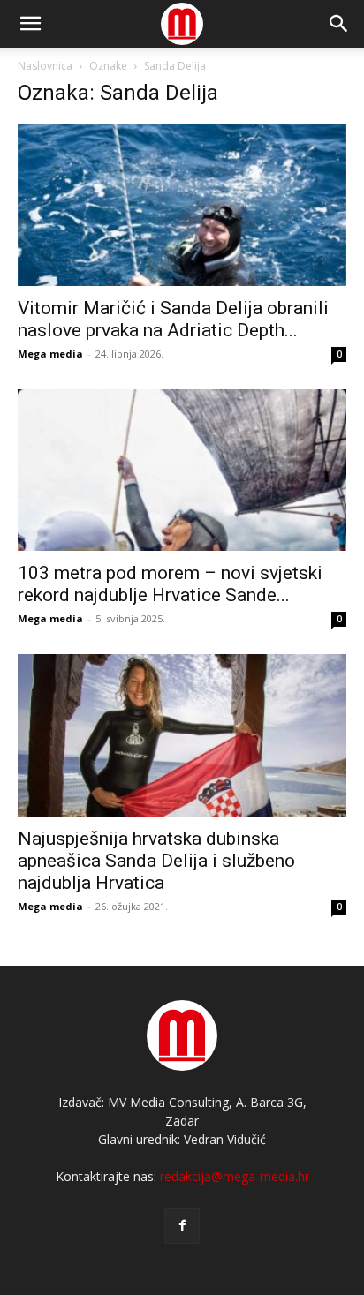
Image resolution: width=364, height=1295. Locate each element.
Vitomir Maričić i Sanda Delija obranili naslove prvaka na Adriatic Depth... (173, 319)
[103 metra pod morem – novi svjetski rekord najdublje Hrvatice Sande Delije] (182, 470)
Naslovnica (45, 65)
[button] (339, 24)
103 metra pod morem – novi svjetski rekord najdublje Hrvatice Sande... (170, 584)
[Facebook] (182, 1226)
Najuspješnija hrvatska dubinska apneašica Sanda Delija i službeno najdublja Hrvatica (156, 860)
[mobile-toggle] (30, 24)
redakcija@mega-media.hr (234, 1176)
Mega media (50, 353)
